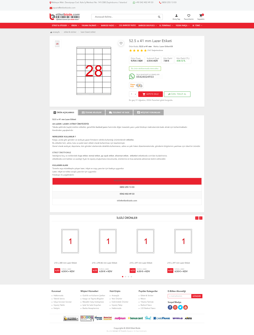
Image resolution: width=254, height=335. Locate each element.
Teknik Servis (59, 299)
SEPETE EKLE (150, 94)
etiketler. (130, 140)
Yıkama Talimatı (89, 26)
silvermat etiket (121, 156)
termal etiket (94, 156)
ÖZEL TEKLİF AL (178, 94)
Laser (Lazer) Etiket (88, 32)
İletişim (57, 308)
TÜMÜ (197, 26)
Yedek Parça (181, 26)
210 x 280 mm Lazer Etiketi (65, 263)
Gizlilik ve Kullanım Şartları (94, 296)
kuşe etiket (83, 156)
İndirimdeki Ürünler (120, 302)
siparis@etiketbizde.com (64, 8)
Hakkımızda (58, 296)
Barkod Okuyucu (147, 26)
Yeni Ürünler (117, 299)
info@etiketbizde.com (127, 201)
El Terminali (165, 26)
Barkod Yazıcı (107, 26)
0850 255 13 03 (168, 3)
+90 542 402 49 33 (144, 3)
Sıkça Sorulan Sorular (63, 302)
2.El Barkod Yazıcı (127, 25)
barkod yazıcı (102, 127)
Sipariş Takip (117, 305)
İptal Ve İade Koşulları (92, 305)
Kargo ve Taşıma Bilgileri (93, 299)
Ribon (74, 26)
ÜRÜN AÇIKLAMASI (63, 112)
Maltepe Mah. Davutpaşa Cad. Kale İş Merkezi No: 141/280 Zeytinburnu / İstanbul (89, 3)
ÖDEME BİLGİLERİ (91, 112)
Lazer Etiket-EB (166, 46)
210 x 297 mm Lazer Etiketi (141, 263)
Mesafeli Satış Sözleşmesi (93, 302)
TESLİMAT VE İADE (119, 112)
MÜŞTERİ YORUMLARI (148, 112)
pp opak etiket (107, 156)
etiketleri (134, 156)
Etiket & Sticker (59, 26)
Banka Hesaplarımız (91, 308)
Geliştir (115, 331)
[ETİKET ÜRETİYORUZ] (61, 150)
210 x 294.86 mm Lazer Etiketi (104, 263)
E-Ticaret (122, 331)
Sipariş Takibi (59, 305)
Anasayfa (56, 32)
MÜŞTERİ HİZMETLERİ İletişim (127, 181)
